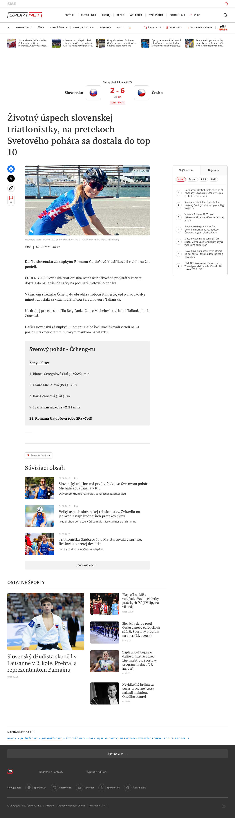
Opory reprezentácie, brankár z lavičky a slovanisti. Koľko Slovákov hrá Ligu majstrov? (167, 43)
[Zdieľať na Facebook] (11, 169)
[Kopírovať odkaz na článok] (11, 188)
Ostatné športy (52, 738)
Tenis (120, 15)
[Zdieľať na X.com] (11, 178)
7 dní (203, 179)
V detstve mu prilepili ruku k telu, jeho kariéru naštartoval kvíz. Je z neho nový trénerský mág (78, 43)
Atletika (136, 15)
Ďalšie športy (29, 738)
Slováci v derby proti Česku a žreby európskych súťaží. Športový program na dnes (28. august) (141, 629)
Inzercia (50, 805)
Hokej (106, 15)
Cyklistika (156, 15)
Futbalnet (88, 15)
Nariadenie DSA (97, 805)
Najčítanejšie (186, 170)
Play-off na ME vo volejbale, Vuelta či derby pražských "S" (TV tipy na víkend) (140, 601)
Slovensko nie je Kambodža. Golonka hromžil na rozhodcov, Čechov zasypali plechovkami (32, 43)
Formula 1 (177, 15)
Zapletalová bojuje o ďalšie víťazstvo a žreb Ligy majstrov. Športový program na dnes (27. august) (139, 660)
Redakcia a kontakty (51, 772)
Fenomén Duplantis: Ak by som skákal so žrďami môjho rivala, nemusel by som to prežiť (210, 43)
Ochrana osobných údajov (71, 805)
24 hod (192, 179)
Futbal (70, 15)
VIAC (197, 15)
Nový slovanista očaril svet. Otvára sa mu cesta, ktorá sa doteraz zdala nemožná (121, 43)
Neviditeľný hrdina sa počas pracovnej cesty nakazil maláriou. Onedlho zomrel (138, 690)
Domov (11, 738)
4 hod (180, 179)
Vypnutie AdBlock (96, 772)
